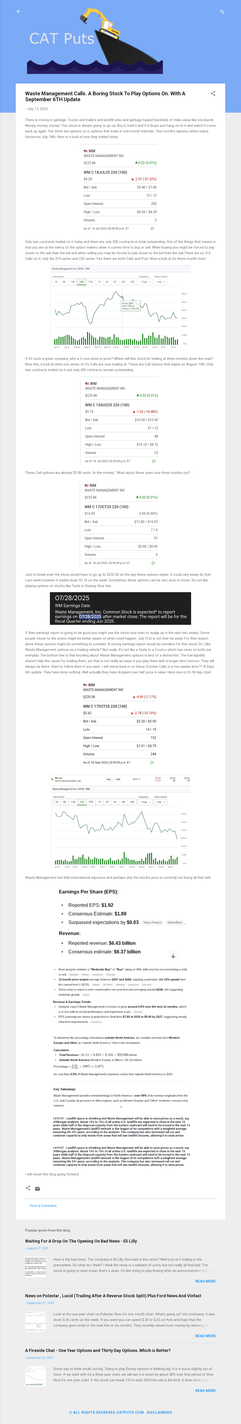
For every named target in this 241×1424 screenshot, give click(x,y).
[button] (213, 94)
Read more (205, 1281)
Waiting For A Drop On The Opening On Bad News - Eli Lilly (81, 1241)
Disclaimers (159, 1412)
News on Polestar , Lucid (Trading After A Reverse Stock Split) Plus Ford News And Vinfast (113, 1295)
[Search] (222, 13)
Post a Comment (43, 1206)
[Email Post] (37, 1190)
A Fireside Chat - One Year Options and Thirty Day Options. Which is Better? (98, 1350)
